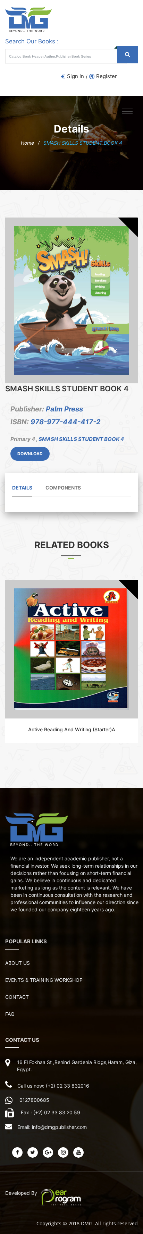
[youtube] (78, 1152)
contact (17, 997)
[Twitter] (32, 1152)
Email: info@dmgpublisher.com (52, 1127)
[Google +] (48, 1152)
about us (17, 963)
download (30, 453)
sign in (75, 76)
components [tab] (63, 488)
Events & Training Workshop (44, 980)
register (106, 76)
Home (27, 143)
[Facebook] (17, 1152)
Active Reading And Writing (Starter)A (71, 729)
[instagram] (63, 1152)
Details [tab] (22, 488)
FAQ (10, 1014)
